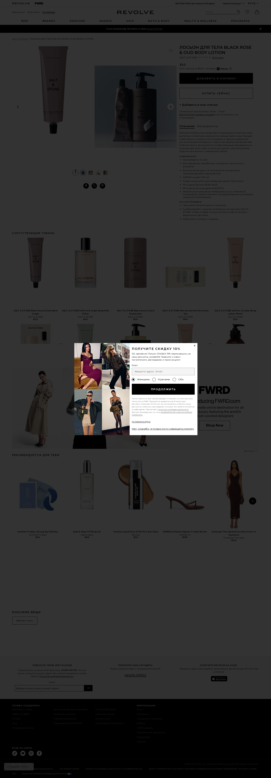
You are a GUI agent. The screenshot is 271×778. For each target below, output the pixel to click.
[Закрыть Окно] (195, 346)
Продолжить (163, 389)
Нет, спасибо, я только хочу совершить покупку (163, 428)
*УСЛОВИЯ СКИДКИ (141, 422)
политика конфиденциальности (173, 409)
